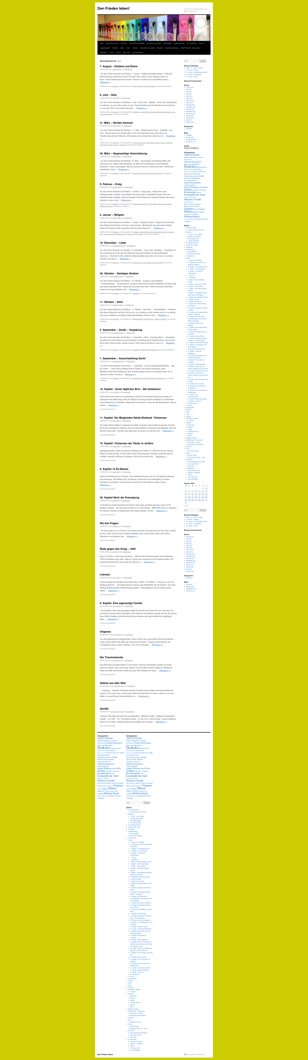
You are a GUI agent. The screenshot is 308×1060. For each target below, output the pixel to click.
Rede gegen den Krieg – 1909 (118, 549)
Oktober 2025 (190, 109)
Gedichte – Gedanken (194, 472)
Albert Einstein (191, 154)
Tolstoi (118, 52)
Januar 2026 (189, 102)
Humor (190, 475)
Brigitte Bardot (137, 319)
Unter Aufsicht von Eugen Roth (152, 263)
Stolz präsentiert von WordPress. (195, 1054)
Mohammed (154, 350)
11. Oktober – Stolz (111, 302)
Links (128, 48)
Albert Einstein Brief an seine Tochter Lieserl (147, 173)
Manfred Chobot (121, 234)
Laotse (199, 192)
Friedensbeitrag (179, 43)
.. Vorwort (191, 275)
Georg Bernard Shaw (165, 204)
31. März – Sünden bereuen (116, 122)
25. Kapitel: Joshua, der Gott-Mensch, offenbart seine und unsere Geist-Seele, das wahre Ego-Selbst (198, 368)
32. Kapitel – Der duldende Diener (197, 267)
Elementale (167, 43)
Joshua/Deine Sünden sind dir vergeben (159, 143)
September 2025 (190, 111)
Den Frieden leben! (113, 8)
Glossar (190, 405)
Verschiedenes (138, 52)
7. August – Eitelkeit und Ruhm (119, 66)
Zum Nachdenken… (193, 479)
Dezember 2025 (190, 105)
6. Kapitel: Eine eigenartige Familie (121, 603)
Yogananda (123, 145)
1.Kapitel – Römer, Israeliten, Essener (141, 862)
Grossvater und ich (193, 464)
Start (101, 43)
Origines (202, 209)
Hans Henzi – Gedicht (194, 442)
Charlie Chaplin (138, 86)
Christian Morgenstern (140, 204)
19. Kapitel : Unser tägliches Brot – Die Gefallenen (130, 389)
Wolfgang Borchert (202, 219)
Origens (196, 209)
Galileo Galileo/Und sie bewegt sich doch (153, 232)
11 (189, 494)
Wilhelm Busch (191, 216)
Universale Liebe (192, 477)
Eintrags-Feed (190, 137)
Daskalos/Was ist (202, 167)
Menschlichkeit (192, 251)
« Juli (186, 505)
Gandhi (104, 708)
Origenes (130, 234)
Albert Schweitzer (190, 157)
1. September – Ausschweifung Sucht (123, 358)
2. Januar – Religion (112, 214)
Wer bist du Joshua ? (194, 451)
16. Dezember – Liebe (113, 242)
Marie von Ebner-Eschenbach (192, 204)
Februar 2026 (190, 100)
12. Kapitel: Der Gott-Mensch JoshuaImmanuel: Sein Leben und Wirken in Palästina (197, 319)
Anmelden (189, 135)
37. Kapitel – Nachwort (194, 401)
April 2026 (189, 96)
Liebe (122, 48)
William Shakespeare (189, 219)
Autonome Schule (112, 43)
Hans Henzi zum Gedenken (195, 444)
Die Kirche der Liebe (154, 43)
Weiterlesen (105, 82)
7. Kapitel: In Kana (193, 299)
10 (186, 494)
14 (199, 494)
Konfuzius (203, 190)
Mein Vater (191, 466)
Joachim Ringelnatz (189, 185)
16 (206, 494)
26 (193, 500)
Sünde (111, 145)
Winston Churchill (160, 319)
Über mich (126, 52)
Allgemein (115, 86)
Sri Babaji (195, 214)
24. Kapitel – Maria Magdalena (196, 364)
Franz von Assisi (188, 171)
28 (199, 500)
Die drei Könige (192, 403)
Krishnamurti (104, 145)
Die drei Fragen (109, 523)
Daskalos (124, 43)
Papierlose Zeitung (171, 48)
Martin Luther (188, 206)
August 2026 (189, 87)
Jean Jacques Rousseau (190, 180)
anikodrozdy (128, 69)
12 (193, 494)
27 (196, 500)
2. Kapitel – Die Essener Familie (197, 284)
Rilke (140, 234)
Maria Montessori (188, 202)
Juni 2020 (189, 120)
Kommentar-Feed (191, 139)
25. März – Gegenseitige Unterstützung (123, 153)
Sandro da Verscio (198, 212)
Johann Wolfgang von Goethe (196, 187)
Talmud (116, 145)
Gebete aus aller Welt (113, 683)
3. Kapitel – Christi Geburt (195, 286)
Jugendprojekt (105, 48)
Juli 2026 (188, 89)
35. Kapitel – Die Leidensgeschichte (140, 968)
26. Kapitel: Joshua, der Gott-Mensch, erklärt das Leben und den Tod (198, 375)
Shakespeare (160, 378)
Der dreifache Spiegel (137, 43)
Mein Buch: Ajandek (147, 48)
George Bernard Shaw (191, 176)
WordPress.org (190, 141)
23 (206, 497)
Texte (112, 52)
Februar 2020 (190, 122)
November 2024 (190, 113)
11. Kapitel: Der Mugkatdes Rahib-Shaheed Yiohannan (134, 417)
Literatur (135, 48)
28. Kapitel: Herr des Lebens (196, 384)
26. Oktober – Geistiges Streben (119, 273)
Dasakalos (136, 350)
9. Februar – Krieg (111, 184)
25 (189, 500)
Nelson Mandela (149, 86)
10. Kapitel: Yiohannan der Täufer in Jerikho (126, 443)
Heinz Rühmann (148, 319)
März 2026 (189, 98)
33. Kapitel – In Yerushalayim (196, 269)
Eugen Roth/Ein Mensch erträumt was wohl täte (155, 112)
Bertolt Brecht (188, 159)
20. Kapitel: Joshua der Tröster (196, 349)
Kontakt (115, 48)
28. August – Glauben (192, 70)
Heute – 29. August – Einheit (194, 68)
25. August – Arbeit (191, 76)
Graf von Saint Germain (192, 178)
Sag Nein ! (103, 52)
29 (203, 500)
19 (193, 497)
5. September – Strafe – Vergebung (121, 330)
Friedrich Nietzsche (199, 171)
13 (196, 494)
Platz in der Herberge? (194, 254)
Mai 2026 (189, 94)
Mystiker (160, 48)
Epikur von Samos (188, 169)
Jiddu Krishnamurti (192, 182)
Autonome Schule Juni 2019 (196, 230)
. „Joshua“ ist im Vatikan (195, 260)
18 (189, 497)
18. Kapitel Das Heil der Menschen (198, 342)
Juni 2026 (189, 92)
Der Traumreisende (111, 657)
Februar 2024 (190, 115)
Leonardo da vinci (109, 234)
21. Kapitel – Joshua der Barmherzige (140, 929)
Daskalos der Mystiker (194, 236)
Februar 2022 (190, 118)
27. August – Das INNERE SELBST (196, 72)
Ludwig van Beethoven (190, 197)
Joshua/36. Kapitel (139, 143)
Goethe (201, 176)
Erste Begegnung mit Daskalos (196, 462)
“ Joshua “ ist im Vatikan (195, 234)
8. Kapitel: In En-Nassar (114, 469)
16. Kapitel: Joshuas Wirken (196, 336)
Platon (136, 234)
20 (196, 497)
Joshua (201, 43)
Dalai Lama (191, 425)
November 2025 (190, 107)
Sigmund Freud (188, 214)
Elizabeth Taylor (138, 378)
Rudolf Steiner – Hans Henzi (190, 48)
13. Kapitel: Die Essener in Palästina (140, 903)
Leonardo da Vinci (193, 431)
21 (199, 497)
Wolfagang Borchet (106, 206)
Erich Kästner (152, 204)
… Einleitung (191, 277)
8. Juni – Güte (108, 95)
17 (186, 497)
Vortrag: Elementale (193, 241)
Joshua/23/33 (196, 190)
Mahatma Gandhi (192, 199)
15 (203, 494)
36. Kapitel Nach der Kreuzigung (119, 497)
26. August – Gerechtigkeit (193, 74)
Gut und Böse (191, 43)
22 (203, 497)
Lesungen (190, 420)
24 (186, 500)
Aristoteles (201, 157)
